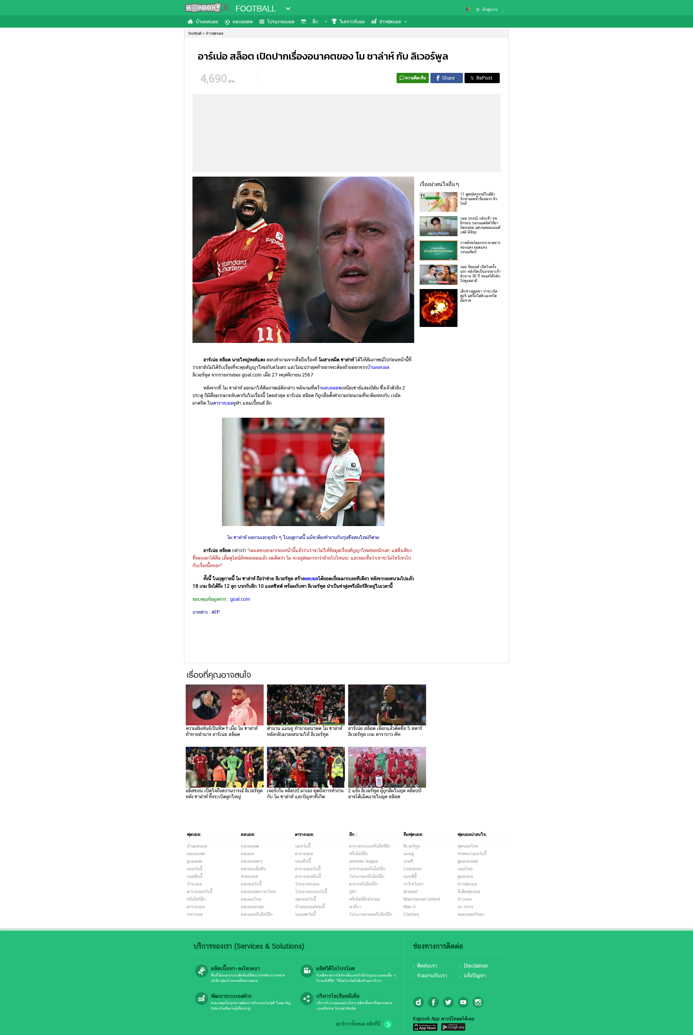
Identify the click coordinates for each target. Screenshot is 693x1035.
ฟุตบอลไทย (467, 846)
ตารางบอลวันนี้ (199, 891)
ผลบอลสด (243, 21)
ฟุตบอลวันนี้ (305, 899)
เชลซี (408, 861)
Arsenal (410, 891)
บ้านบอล (194, 884)
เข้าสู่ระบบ (490, 9)
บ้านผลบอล (207, 21)
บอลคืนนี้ (194, 876)
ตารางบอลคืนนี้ (308, 876)
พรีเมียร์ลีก (196, 899)
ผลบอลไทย (251, 899)
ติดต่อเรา (427, 965)
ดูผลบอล (465, 876)
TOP (679, 1025)
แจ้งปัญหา (475, 975)
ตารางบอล (223, 403)
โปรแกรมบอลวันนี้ (311, 891)
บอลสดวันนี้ (305, 914)
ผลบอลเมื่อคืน (253, 868)
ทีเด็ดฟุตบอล (468, 891)
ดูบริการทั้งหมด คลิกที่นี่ (358, 1024)
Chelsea (411, 914)
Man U (409, 906)
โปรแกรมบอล (280, 21)
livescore (249, 876)
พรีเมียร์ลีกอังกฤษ (364, 899)
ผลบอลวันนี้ (251, 884)
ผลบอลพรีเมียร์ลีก (257, 914)
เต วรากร (465, 906)
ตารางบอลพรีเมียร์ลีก (367, 868)
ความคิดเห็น (415, 78)
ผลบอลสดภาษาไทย (258, 891)
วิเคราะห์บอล (352, 21)
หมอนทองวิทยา (470, 914)
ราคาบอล (195, 914)
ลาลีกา (355, 906)
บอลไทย (465, 868)
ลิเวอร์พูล (411, 846)
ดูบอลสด (194, 861)
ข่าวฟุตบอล (390, 21)
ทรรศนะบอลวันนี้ (471, 853)
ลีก (315, 21)
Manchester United (421, 899)
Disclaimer (476, 965)
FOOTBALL (256, 8)
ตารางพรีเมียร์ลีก (363, 884)
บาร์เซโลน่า (413, 884)
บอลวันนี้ (194, 868)
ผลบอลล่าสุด (252, 906)
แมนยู (408, 853)
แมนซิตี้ (410, 876)
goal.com (240, 599)
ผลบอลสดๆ (251, 861)
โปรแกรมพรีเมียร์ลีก (366, 876)
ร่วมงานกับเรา (432, 975)
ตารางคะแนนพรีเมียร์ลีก (369, 846)
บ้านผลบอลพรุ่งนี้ (310, 906)
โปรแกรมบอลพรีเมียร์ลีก (370, 914)
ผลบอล (311, 578)
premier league (363, 861)
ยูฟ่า (353, 891)
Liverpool (412, 868)
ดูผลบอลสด (467, 861)
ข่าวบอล (464, 899)
